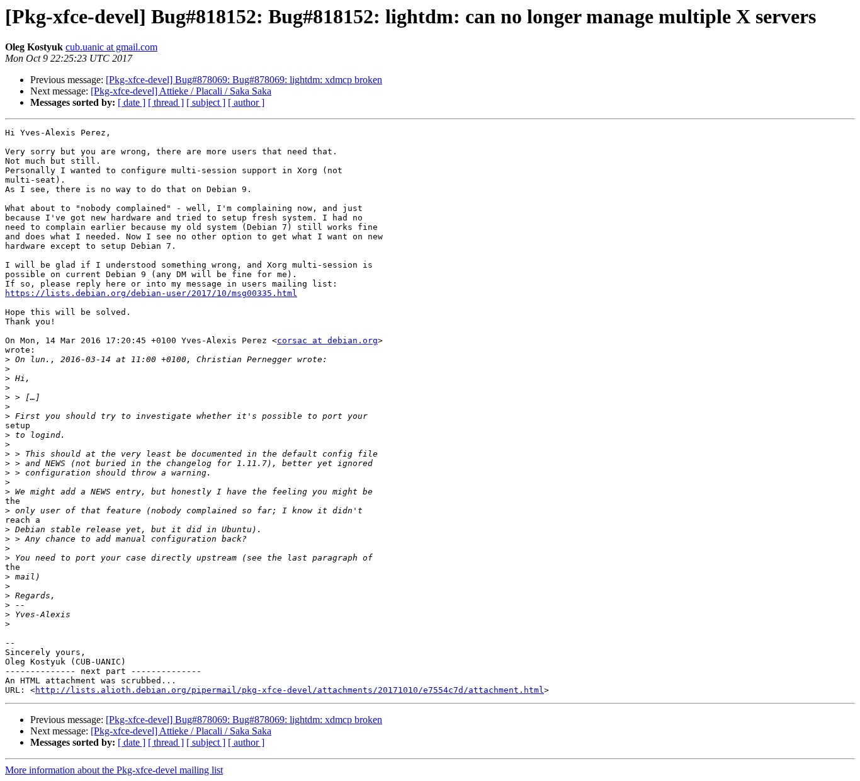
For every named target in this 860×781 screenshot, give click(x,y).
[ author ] (246, 102)
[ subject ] (205, 102)
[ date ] (131, 102)
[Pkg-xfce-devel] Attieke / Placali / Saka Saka (181, 91)
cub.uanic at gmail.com (111, 47)
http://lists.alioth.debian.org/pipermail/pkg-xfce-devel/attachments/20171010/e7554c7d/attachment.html (289, 690)
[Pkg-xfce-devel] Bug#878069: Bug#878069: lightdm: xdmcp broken (244, 79)
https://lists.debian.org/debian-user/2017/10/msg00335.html (151, 293)
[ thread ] (166, 102)
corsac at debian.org (327, 340)
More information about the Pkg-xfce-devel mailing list (114, 770)
